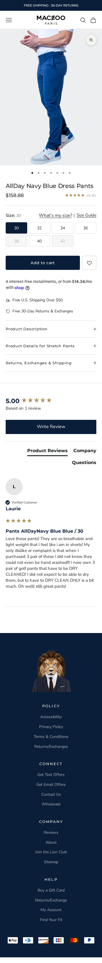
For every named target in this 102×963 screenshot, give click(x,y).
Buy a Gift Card (51, 890)
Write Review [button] (51, 427)
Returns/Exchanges (51, 746)
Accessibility (51, 716)
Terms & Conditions (51, 736)
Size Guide (86, 215)
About (51, 842)
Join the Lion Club (51, 852)
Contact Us (51, 794)
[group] (51, 401)
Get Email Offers (51, 784)
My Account (51, 910)
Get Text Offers (51, 774)
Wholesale (51, 804)
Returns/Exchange (51, 900)
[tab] (47, 452)
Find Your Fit (51, 919)
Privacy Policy (51, 726)
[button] (89, 263)
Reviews (51, 832)
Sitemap (51, 862)
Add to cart (43, 262)
